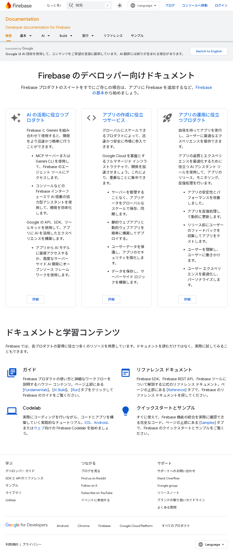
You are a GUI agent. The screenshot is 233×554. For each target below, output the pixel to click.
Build (63, 36)
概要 (8, 36)
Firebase (105, 526)
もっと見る (55, 5)
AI (43, 36)
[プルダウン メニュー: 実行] (94, 35)
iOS (87, 423)
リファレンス (113, 36)
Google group (167, 485)
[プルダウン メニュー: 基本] (31, 35)
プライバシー (32, 544)
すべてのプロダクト (176, 526)
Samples (208, 423)
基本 (23, 36)
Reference (176, 390)
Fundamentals (36, 390)
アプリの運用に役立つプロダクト (198, 117)
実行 (85, 36)
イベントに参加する (95, 500)
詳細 (35, 299)
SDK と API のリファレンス (24, 478)
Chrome (83, 526)
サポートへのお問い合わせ (176, 471)
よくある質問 (166, 507)
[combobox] (89, 5)
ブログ (170, 5)
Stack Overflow (168, 478)
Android (100, 423)
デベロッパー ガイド (20, 471)
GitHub (10, 500)
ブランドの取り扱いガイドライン (181, 500)
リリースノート (168, 493)
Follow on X (89, 485)
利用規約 (11, 544)
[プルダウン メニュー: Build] (72, 35)
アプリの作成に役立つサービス (122, 117)
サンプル (137, 36)
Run (75, 390)
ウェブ (39, 428)
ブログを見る (90, 471)
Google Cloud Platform (136, 526)
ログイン (221, 5)
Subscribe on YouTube (96, 493)
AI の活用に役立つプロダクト (48, 117)
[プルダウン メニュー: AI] (50, 35)
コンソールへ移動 (195, 5)
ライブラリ (13, 493)
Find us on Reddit (93, 478)
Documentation (22, 19)
